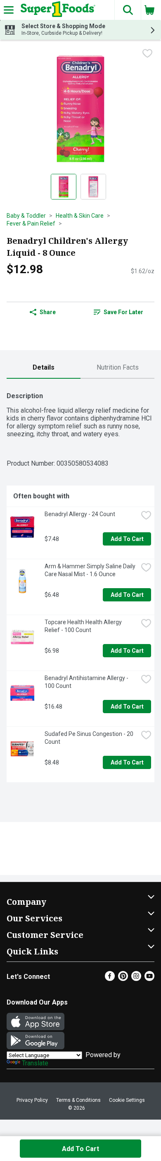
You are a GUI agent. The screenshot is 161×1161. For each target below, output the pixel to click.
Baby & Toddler (26, 215)
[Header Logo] (56, 10)
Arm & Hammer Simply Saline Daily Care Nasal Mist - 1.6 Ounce (91, 570)
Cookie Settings (127, 1100)
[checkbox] (147, 53)
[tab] (43, 368)
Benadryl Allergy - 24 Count (80, 514)
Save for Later (123, 312)
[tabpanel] (80, 584)
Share (48, 312)
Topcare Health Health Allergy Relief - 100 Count (84, 626)
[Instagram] (136, 979)
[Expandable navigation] (8, 10)
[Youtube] (149, 979)
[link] (118, 312)
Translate (35, 1063)
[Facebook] (110, 979)
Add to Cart (127, 539)
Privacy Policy (32, 1100)
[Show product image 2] (93, 187)
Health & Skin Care (80, 215)
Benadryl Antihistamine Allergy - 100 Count (87, 682)
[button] (127, 10)
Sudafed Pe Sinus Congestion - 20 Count (90, 738)
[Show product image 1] (63, 187)
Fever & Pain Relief (31, 223)
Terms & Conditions (78, 1100)
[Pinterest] (123, 979)
